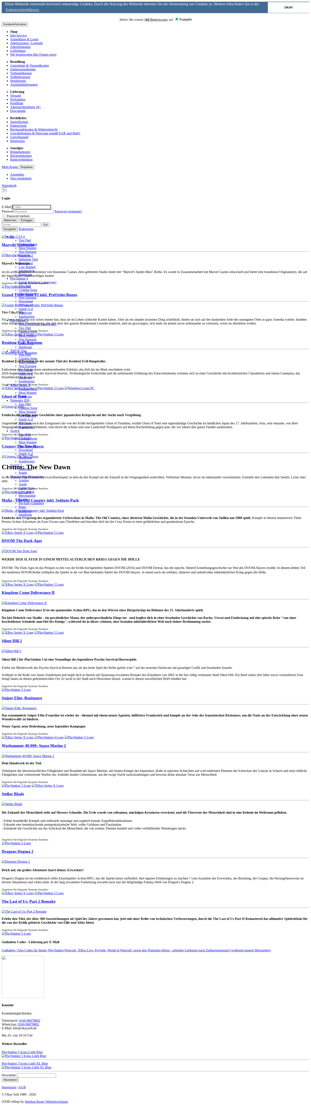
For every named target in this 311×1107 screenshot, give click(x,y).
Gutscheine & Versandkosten (29, 65)
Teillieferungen (20, 77)
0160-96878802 (29, 1020)
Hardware (25, 313)
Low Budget (27, 267)
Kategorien (26, 229)
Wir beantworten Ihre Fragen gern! (33, 54)
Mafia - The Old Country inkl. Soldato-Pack (40, 500)
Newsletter (9, 1075)
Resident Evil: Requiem (22, 342)
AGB (22, 1087)
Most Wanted (27, 248)
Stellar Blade (13, 794)
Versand (15, 95)
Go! (45, 224)
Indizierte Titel (28, 259)
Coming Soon (28, 290)
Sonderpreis (26, 316)
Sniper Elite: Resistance (22, 698)
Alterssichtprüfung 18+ (25, 107)
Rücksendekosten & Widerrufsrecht (34, 129)
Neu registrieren (21, 178)
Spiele (23, 473)
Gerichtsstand (19, 137)
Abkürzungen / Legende (26, 43)
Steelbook (25, 514)
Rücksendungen (21, 155)
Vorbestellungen (21, 73)
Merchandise (27, 495)
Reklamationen (20, 152)
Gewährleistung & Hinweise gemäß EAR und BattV (45, 133)
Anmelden (17, 174)
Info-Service (18, 35)
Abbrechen (10, 220)
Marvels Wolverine (18, 245)
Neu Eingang (27, 252)
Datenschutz (18, 125)
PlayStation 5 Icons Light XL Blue (25, 1063)
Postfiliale (16, 103)
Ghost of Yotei (14, 396)
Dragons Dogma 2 (17, 851)
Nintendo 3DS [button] (20, 400)
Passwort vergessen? (68, 211)
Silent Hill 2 (12, 641)
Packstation (17, 99)
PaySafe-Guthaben (31, 503)
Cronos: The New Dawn (23, 446)
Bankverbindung (21, 159)
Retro (22, 507)
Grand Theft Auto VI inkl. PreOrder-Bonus (39, 295)
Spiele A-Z (26, 309)
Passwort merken (18, 216)
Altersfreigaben (20, 47)
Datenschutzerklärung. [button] (23, 10)
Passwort (8, 211)
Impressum (17, 141)
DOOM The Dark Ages (22, 540)
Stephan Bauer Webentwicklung (46, 1101)
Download (26, 301)
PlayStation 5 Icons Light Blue (22, 1052)
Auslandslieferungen (24, 84)
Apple (23, 484)
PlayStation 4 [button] (19, 278)
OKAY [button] (289, 7)
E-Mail (6, 207)
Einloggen (27, 220)
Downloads (18, 111)
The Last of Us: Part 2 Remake (28, 901)
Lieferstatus (18, 50)
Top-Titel (25, 240)
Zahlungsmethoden (23, 69)
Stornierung (18, 81)
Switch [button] (14, 431)
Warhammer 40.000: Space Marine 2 (34, 745)
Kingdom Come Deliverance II (28, 592)
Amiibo (24, 480)
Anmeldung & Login (24, 39)
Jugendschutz (19, 122)
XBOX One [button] (18, 351)
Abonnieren (10, 1079)
